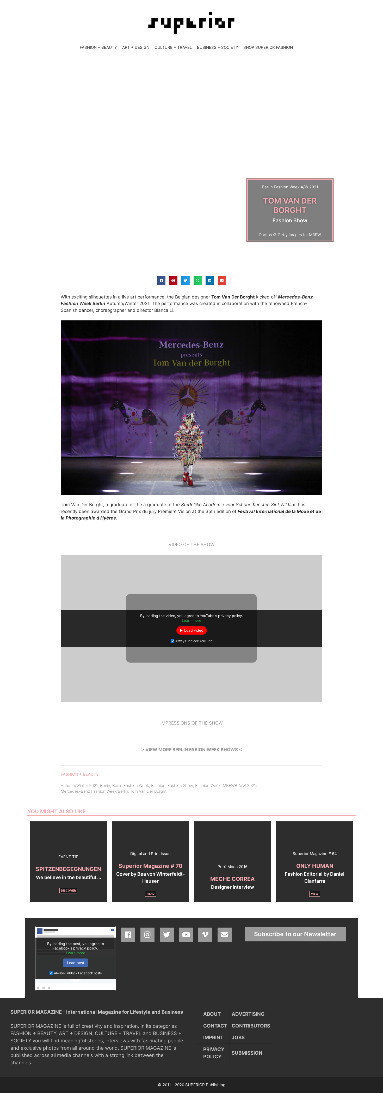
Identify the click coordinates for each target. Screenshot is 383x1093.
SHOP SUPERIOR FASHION (268, 47)
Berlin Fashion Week (130, 785)
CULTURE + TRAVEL (173, 47)
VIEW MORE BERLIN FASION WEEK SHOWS (191, 749)
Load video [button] (193, 630)
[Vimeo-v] (205, 935)
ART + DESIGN (135, 47)
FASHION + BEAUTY (98, 47)
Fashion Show (180, 785)
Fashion (158, 785)
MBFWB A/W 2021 (239, 785)
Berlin (105, 785)
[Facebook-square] (128, 935)
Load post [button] (75, 962)
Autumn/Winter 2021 (79, 785)
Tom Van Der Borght (148, 791)
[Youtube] (186, 935)
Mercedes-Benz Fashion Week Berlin (94, 791)
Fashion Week (208, 785)
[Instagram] (147, 935)
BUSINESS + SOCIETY (217, 47)
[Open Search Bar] (300, 47)
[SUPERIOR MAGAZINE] (191, 22)
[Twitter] (167, 935)
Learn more (191, 620)
